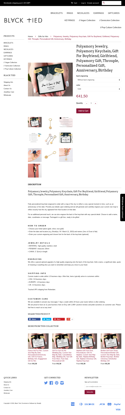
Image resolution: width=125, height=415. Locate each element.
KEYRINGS (70, 20)
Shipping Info (8, 82)
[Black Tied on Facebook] (51, 384)
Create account (93, 3)
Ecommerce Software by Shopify (31, 403)
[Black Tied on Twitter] (46, 384)
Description (34, 184)
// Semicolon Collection (109, 20)
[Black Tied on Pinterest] (56, 384)
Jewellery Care (9, 92)
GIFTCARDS (114, 13)
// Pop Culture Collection (110, 27)
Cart (75, 3)
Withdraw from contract (122, 207)
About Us (7, 85)
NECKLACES (83, 13)
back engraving (82, 76)
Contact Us (8, 89)
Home (30, 36)
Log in (83, 3)
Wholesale (7, 95)
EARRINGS (99, 13)
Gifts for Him (43, 36)
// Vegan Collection (87, 20)
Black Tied (18, 403)
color (78, 85)
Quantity (79, 103)
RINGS (70, 13)
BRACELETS (57, 13)
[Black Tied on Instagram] (62, 384)
